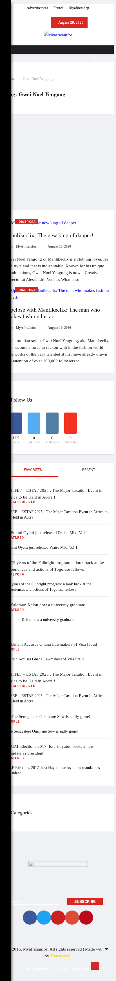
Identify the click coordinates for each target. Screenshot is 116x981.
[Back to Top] (95, 966)
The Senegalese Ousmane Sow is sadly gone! (42, 731)
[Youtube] (58, 918)
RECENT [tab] (88, 469)
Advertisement (37, 8)
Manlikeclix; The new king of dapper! (49, 235)
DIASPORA (27, 221)
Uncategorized (20, 502)
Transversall (61, 956)
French (58, 8)
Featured (15, 537)
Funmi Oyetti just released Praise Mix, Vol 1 (41, 547)
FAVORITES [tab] (32, 469)
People (12, 649)
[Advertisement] (58, 162)
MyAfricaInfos (25, 246)
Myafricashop (79, 8)
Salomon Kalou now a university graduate (39, 620)
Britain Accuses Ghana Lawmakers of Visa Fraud (45, 659)
